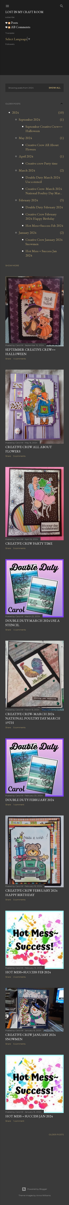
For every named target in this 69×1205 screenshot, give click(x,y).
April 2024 (26, 156)
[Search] (62, 5)
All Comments (20, 27)
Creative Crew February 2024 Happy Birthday (41, 216)
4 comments (19, 358)
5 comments (19, 456)
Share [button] (8, 358)
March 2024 (27, 170)
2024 (15, 112)
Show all (55, 88)
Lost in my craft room (24, 12)
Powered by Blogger (37, 1189)
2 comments (19, 977)
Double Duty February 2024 (44, 207)
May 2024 (25, 138)
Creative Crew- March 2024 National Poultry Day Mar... (43, 191)
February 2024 (28, 200)
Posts (14, 22)
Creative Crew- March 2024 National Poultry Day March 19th (32, 718)
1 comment (18, 804)
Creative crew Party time (41, 163)
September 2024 (29, 119)
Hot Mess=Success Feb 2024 (44, 225)
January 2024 (27, 232)
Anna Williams (43, 1195)
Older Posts (56, 1134)
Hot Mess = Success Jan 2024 (29, 1116)
